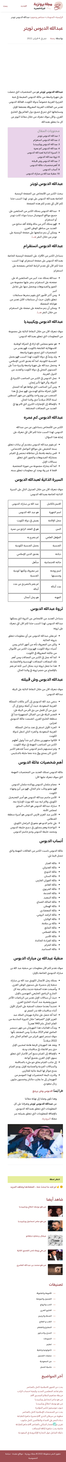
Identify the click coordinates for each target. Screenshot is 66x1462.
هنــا (34, 237)
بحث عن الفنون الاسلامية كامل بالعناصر (45, 1387)
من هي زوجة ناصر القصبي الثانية (31, 1251)
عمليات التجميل (45, 1356)
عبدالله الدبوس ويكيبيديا (45, 144)
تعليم (49, 1344)
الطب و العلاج (45, 1322)
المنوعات (47, 1339)
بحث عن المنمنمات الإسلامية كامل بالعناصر (42, 1412)
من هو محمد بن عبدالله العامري (31, 1265)
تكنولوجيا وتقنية (44, 1350)
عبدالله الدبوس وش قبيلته (45, 161)
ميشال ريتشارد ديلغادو (36, 1236)
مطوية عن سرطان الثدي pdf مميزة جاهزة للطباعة (40, 1416)
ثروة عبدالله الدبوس (47, 157)
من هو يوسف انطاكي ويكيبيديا (32, 1207)
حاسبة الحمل (46, 1367)
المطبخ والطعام (44, 1327)
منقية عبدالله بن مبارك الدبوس (41, 174)
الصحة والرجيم (45, 1316)
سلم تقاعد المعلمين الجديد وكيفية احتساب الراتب (40, 1391)
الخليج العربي (46, 1310)
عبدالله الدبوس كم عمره (45, 148)
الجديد (24, 6)
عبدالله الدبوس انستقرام (45, 140)
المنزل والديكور (45, 1333)
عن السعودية (46, 1361)
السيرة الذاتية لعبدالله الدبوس (42, 153)
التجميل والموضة (44, 1299)
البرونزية (46, 1119)
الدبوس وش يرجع (42, 1091)
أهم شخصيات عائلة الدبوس (43, 165)
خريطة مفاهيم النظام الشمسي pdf (47, 1396)
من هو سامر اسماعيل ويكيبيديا (32, 1221)
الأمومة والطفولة (44, 1293)
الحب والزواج (46, 1305)
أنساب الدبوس (50, 169)
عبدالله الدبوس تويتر (48, 136)
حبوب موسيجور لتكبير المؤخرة (49, 1408)
